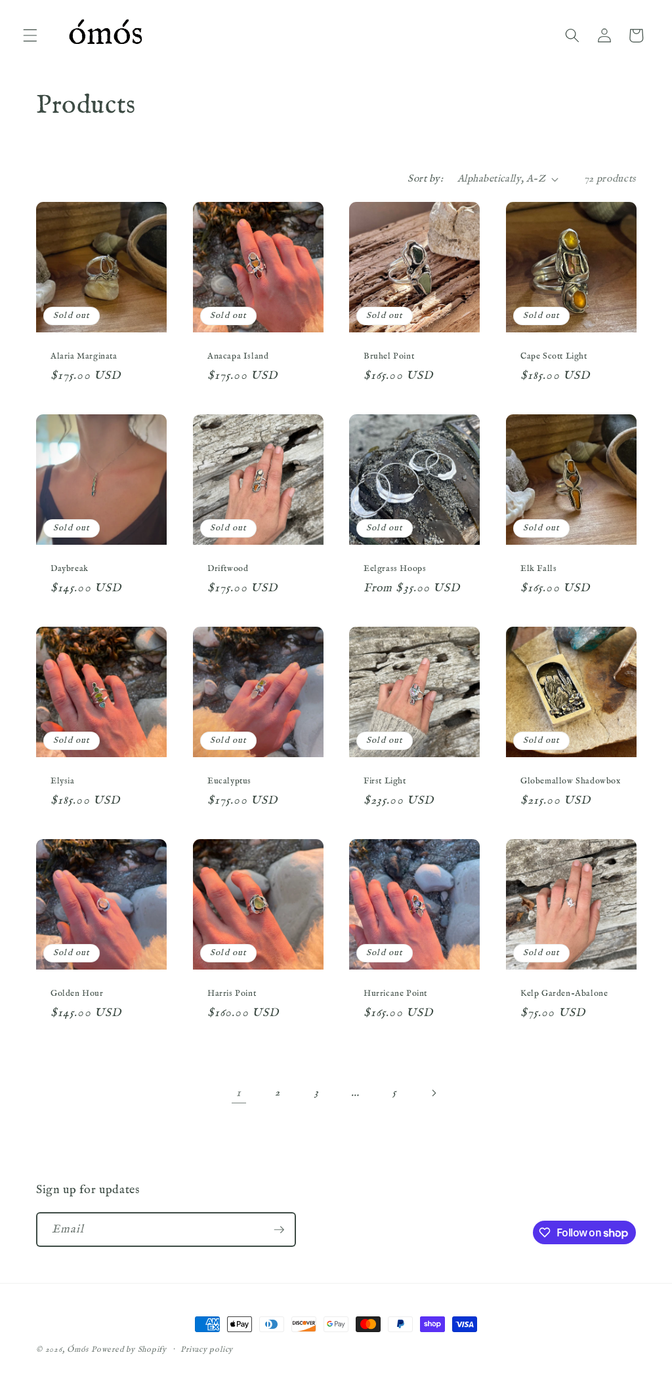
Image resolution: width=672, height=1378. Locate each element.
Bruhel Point (389, 356)
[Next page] (433, 1093)
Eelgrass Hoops (395, 569)
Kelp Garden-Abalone (564, 994)
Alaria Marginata (84, 356)
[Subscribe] (279, 1230)
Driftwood (227, 569)
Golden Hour (77, 994)
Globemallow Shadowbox (570, 781)
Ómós (78, 1349)
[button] (30, 35)
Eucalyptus (229, 781)
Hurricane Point (395, 994)
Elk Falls (538, 569)
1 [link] (239, 1093)
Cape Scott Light (553, 356)
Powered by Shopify (129, 1349)
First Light (385, 781)
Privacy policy (206, 1349)
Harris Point (231, 994)
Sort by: (425, 179)
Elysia (63, 781)
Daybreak (70, 569)
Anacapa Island (237, 356)
